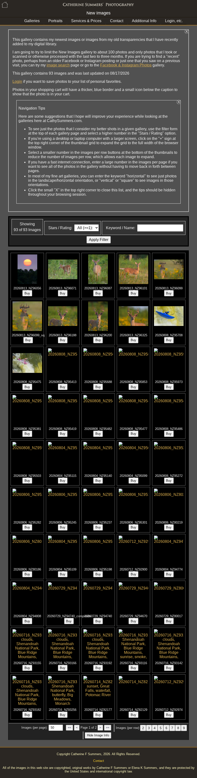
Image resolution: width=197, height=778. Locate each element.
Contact (116, 21)
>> (107, 727)
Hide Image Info (98, 735)
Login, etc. (174, 21)
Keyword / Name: (120, 228)
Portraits (55, 21)
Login (17, 81)
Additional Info (144, 21)
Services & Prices (86, 21)
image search (58, 65)
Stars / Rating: (60, 228)
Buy (27, 293)
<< (69, 727)
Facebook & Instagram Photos (126, 65)
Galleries (32, 21)
